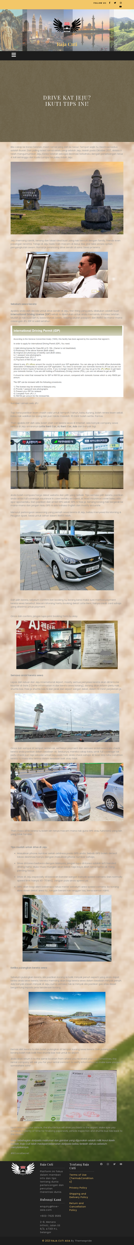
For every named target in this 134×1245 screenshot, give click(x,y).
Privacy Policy (78, 1187)
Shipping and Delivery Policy (78, 1195)
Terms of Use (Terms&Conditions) (81, 1178)
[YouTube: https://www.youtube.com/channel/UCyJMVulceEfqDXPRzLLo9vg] (121, 1164)
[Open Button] (14, 55)
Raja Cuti (67, 44)
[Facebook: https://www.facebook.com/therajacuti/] (101, 1164)
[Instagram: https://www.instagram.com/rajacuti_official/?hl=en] (108, 1164)
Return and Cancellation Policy (77, 1207)
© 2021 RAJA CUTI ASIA (56, 1240)
